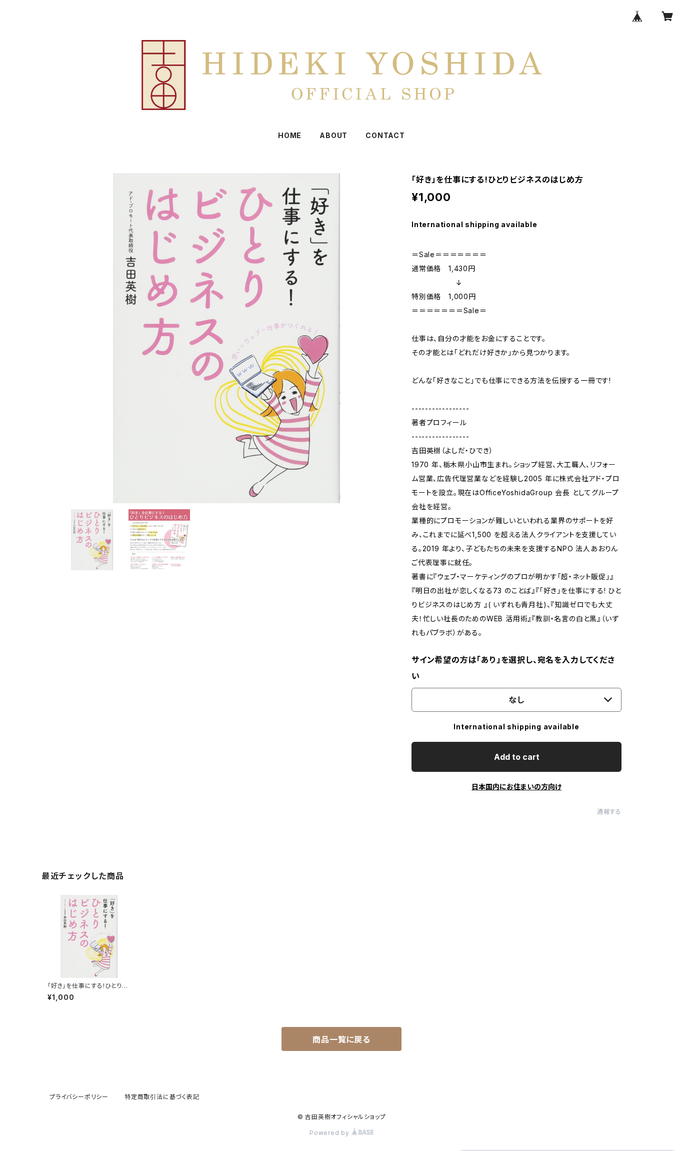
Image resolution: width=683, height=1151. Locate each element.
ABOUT (334, 135)
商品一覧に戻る (341, 1039)
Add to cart (517, 757)
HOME (290, 135)
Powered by (331, 1132)
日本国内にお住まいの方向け (517, 786)
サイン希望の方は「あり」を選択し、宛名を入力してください (513, 668)
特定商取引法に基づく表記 (162, 1096)
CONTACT (385, 135)
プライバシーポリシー (79, 1096)
